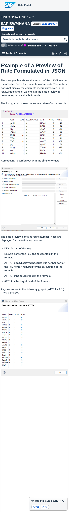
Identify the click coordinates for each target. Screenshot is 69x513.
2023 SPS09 (44, 23)
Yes (36, 507)
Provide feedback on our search (18, 34)
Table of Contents (14, 53)
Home (4, 17)
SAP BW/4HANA (17, 17)
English (6, 28)
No (45, 507)
